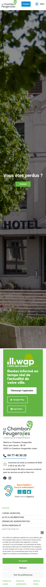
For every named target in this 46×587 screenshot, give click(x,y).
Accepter (23, 561)
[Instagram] (9, 478)
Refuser (23, 568)
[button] (42, 532)
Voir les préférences (23, 575)
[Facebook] (4, 478)
